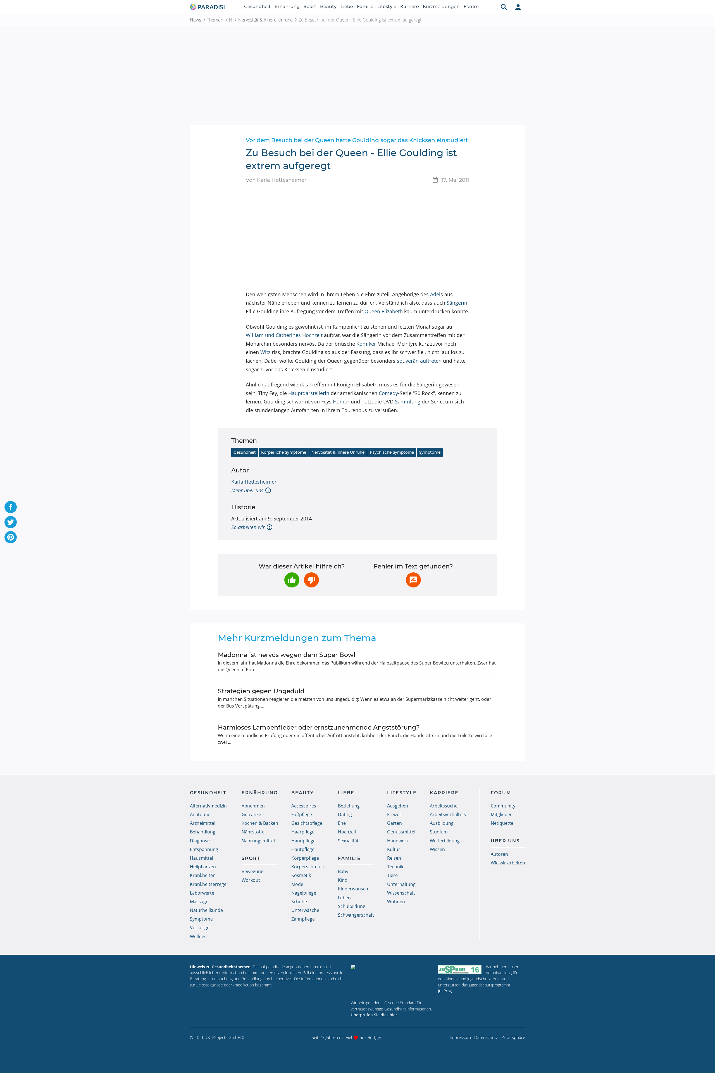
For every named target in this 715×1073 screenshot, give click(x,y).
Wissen (437, 849)
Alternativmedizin (208, 806)
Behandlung (202, 832)
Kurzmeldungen (441, 6)
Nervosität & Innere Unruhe (265, 20)
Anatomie (200, 814)
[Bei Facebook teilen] (10, 507)
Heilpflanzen (203, 867)
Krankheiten (203, 875)
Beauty (328, 6)
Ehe (342, 823)
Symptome (429, 452)
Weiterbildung (445, 841)
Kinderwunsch (353, 889)
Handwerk (398, 841)
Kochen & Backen (260, 823)
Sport (310, 6)
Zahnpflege (303, 919)
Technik (395, 867)
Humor (341, 401)
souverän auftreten (419, 360)
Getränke (251, 814)
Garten (394, 823)
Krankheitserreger (209, 884)
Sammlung (407, 401)
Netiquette (502, 823)
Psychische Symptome (392, 452)
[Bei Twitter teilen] (10, 522)
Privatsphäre (513, 1037)
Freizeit (394, 814)
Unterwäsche (305, 910)
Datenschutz (486, 1037)
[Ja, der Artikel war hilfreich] (291, 579)
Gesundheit (257, 6)
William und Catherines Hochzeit (284, 335)
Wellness (199, 936)
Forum (471, 6)
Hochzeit (347, 832)
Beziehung (349, 806)
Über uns (505, 840)
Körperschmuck (308, 867)
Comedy (388, 393)
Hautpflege (302, 849)
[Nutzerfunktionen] (518, 7)
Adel (435, 294)
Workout (251, 880)
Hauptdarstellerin (308, 393)
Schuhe (299, 901)
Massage (199, 901)
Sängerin (457, 302)
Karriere (409, 6)
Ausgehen (397, 806)
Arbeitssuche (443, 806)
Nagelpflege (303, 893)
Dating (345, 814)
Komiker (366, 343)
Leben (344, 898)
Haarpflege (302, 832)
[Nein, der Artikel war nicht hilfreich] (311, 579)
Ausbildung (442, 823)
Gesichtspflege (306, 823)
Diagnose (200, 841)
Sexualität (348, 841)
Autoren (499, 854)
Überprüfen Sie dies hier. (374, 1014)
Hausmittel (201, 858)
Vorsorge (199, 927)
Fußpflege (301, 814)
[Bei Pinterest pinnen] (10, 537)
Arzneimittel (202, 823)
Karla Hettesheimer (254, 481)
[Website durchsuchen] (504, 7)
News (195, 20)
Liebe (346, 6)
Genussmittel (401, 832)
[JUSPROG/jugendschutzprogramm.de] (460, 969)
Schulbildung (351, 906)
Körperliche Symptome (283, 452)
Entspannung (204, 849)
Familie (365, 6)
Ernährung (287, 6)
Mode (297, 884)
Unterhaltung (401, 884)
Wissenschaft (401, 893)
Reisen (394, 858)
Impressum (460, 1037)
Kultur (393, 849)
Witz (265, 352)
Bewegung (252, 871)
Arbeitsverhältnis (448, 814)
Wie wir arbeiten (508, 863)
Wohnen (396, 901)
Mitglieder (501, 814)
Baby (343, 871)
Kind (342, 880)
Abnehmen (253, 806)
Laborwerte (202, 893)
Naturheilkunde (206, 910)
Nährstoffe (253, 832)
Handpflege (303, 841)
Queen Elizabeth (383, 311)
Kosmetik (301, 875)
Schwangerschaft (356, 915)
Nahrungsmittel (258, 841)
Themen (215, 20)
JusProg (445, 990)
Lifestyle (386, 6)
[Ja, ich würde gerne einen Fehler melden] (413, 579)
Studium (439, 832)
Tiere (392, 875)
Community (503, 806)
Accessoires (303, 806)
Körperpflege (305, 858)
